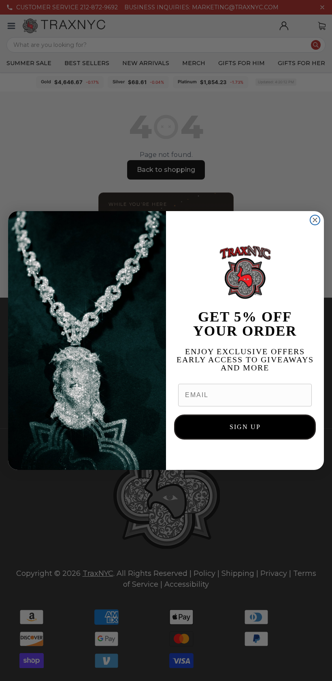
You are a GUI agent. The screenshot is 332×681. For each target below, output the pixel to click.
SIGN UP (245, 426)
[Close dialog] (315, 220)
